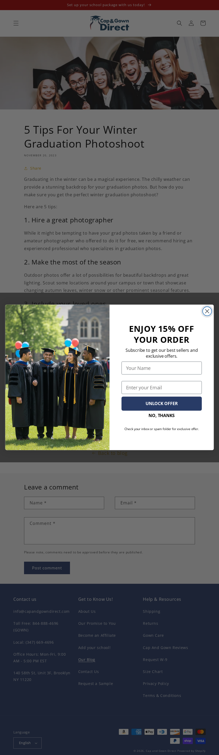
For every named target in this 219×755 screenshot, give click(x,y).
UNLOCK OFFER (162, 403)
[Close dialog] (207, 311)
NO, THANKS (161, 415)
